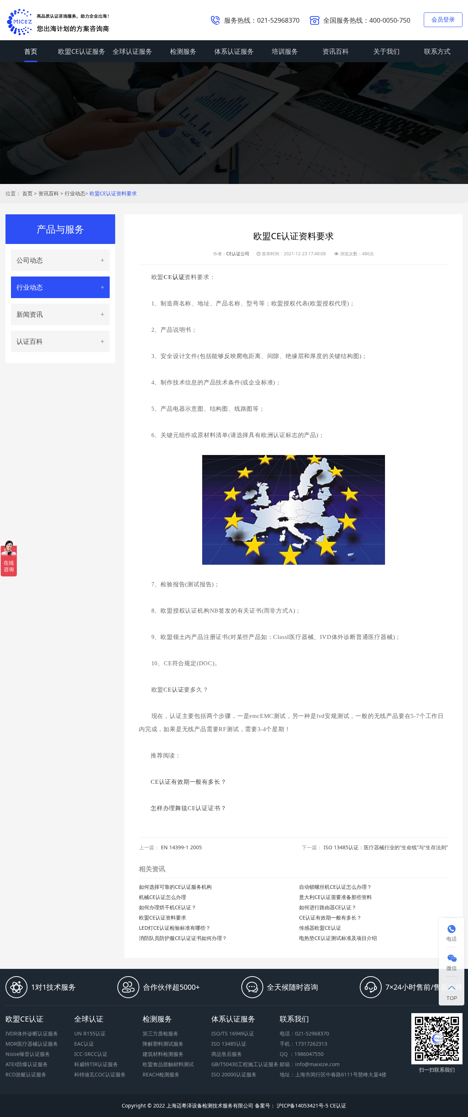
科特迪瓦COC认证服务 (100, 1074)
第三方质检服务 (160, 1033)
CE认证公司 (237, 254)
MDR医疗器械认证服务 (31, 1043)
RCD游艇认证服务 (25, 1074)
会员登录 (443, 19)
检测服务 (183, 51)
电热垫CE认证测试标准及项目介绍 (338, 937)
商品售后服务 (226, 1053)
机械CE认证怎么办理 (162, 897)
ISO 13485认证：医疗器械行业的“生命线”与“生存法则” (386, 847)
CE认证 (173, 690)
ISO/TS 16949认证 (232, 1033)
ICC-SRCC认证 (90, 1053)
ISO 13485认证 (228, 1043)
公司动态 (29, 260)
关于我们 (386, 51)
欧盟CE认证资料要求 (113, 193)
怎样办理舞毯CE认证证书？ (188, 808)
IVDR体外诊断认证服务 (31, 1033)
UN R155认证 (90, 1033)
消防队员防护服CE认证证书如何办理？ (183, 937)
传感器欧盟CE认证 (320, 927)
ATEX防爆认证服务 (26, 1064)
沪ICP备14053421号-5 (301, 1105)
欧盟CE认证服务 (81, 51)
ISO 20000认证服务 (234, 1074)
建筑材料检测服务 (163, 1053)
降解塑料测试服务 (163, 1043)
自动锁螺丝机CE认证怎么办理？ (335, 886)
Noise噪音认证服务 (27, 1053)
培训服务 (285, 51)
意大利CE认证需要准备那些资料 (335, 897)
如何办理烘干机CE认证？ (167, 907)
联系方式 (437, 51)
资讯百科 (335, 51)
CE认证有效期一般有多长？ (188, 782)
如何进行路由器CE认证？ (327, 907)
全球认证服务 (132, 51)
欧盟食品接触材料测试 (168, 1064)
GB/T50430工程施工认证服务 (245, 1064)
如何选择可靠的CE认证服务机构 (175, 886)
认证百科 (29, 341)
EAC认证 (84, 1043)
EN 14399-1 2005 (181, 847)
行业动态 (75, 193)
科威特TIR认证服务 (96, 1064)
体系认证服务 (234, 51)
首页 (30, 51)
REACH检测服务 (161, 1074)
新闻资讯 (29, 314)
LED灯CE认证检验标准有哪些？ (175, 927)
